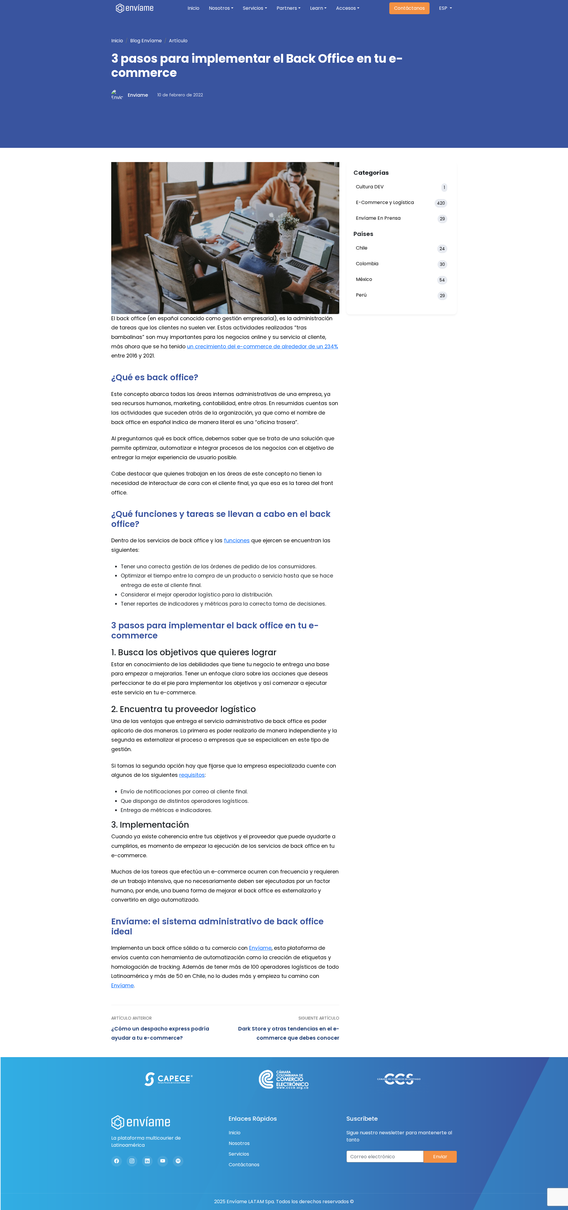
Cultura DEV (400, 186)
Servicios (253, 8)
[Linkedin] (147, 1161)
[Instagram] (132, 1161)
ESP (443, 8)
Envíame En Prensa (400, 218)
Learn (316, 8)
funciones (237, 540)
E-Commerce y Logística (400, 202)
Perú (400, 295)
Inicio (193, 8)
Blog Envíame (146, 40)
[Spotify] (178, 1161)
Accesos (346, 8)
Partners (287, 8)
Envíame (260, 948)
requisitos (192, 775)
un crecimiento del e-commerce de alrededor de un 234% (262, 346)
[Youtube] (162, 1161)
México (400, 279)
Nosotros (219, 8)
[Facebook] (116, 1161)
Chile (400, 248)
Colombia (400, 263)
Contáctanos (409, 8)
